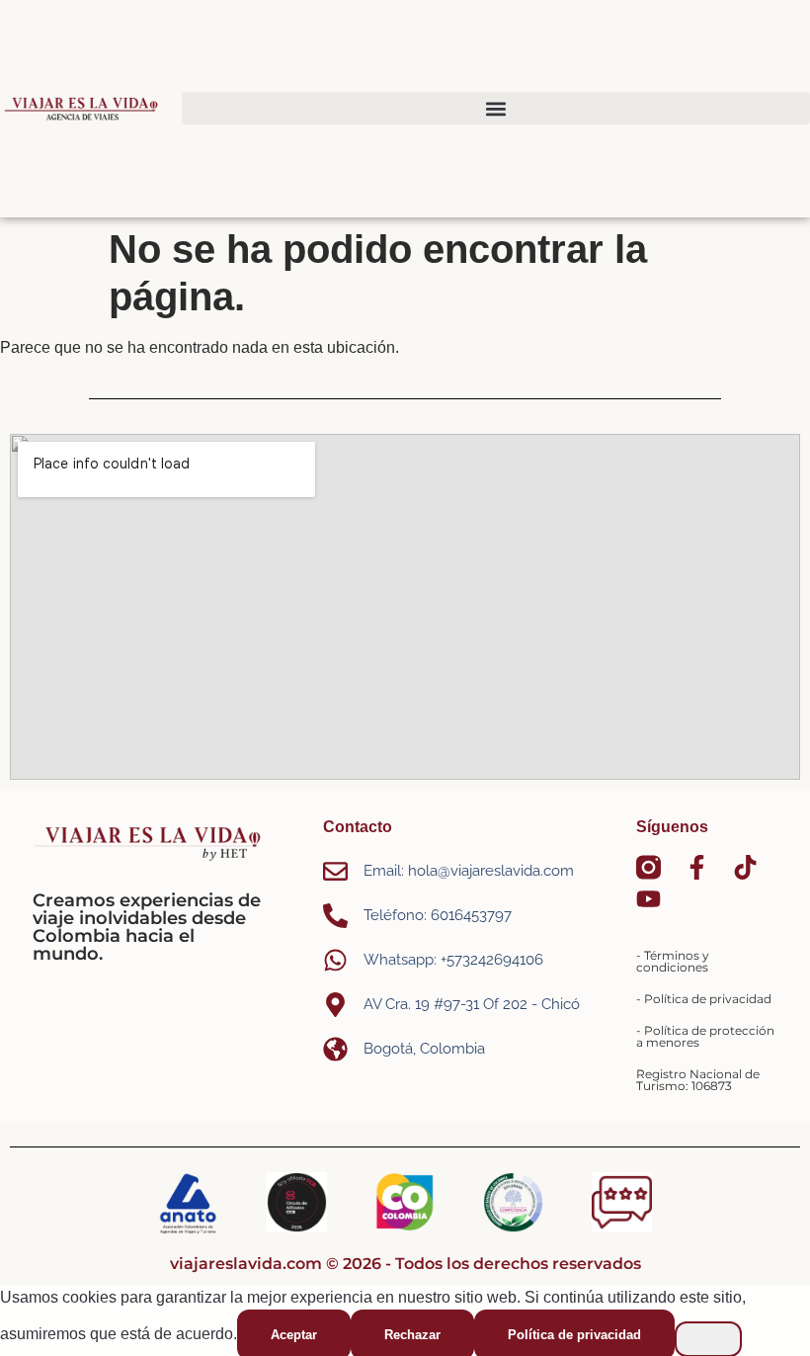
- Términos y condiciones (672, 961)
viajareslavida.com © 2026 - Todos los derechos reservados (405, 1263)
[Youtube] (648, 899)
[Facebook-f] (697, 867)
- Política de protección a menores (705, 1036)
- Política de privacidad (703, 998)
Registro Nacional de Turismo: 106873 (698, 1079)
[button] (496, 108)
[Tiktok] (745, 867)
